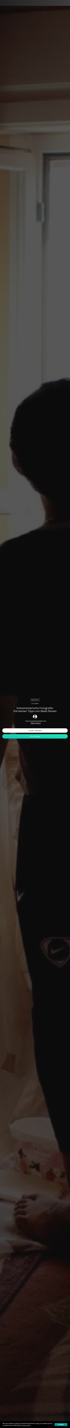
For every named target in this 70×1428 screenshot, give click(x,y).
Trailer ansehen (35, 730)
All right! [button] (61, 1424)
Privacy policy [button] (25, 1425)
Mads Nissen (36, 723)
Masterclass (35, 700)
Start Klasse (35, 736)
